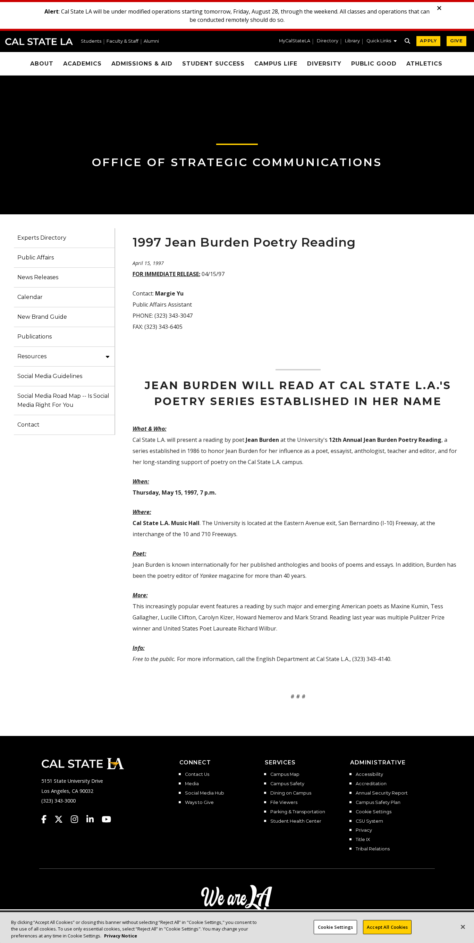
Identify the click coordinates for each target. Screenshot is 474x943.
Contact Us (197, 774)
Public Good (374, 63)
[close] (439, 8)
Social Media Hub (204, 793)
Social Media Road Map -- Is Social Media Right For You (63, 400)
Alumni (151, 41)
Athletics (424, 63)
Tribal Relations (373, 849)
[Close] (463, 926)
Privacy (364, 830)
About (41, 63)
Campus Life (275, 63)
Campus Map (284, 774)
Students (91, 41)
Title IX (363, 839)
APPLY (428, 40)
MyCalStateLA (294, 41)
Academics (82, 63)
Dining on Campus (290, 793)
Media (192, 783)
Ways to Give (199, 802)
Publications (34, 336)
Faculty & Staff (122, 41)
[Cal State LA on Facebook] (47, 819)
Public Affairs (35, 257)
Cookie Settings (373, 811)
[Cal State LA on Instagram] (78, 819)
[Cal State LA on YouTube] (106, 819)
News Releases (37, 277)
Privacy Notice (120, 936)
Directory (327, 41)
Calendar (30, 297)
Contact (28, 424)
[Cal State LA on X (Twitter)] (61, 819)
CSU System (369, 821)
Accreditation (371, 783)
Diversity (324, 63)
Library (352, 41)
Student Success (213, 63)
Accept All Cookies (387, 927)
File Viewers (283, 802)
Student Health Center (295, 821)
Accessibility (369, 774)
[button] (381, 41)
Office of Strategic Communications (237, 162)
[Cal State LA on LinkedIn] (93, 819)
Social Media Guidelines (49, 376)
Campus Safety (287, 783)
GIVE (456, 40)
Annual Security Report (382, 793)
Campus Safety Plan (378, 802)
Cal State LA (39, 41)
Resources (31, 356)
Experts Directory (41, 237)
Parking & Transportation (297, 811)
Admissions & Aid (141, 63)
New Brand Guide (42, 317)
